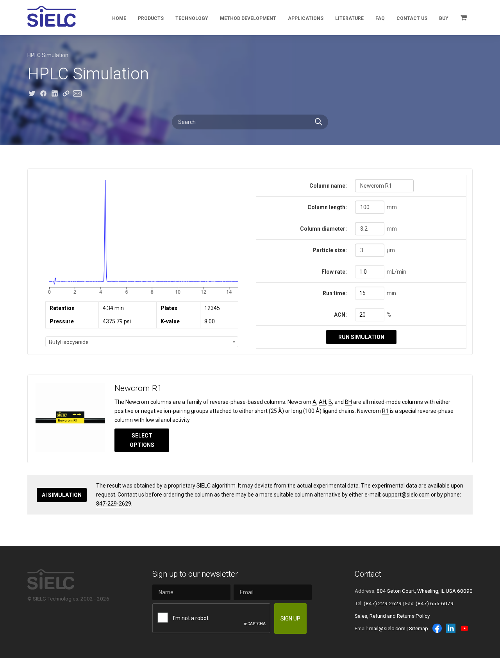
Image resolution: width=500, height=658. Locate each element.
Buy (443, 18)
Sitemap (418, 628)
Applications (305, 18)
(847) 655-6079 (435, 603)
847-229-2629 (113, 503)
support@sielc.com (406, 494)
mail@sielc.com (387, 628)
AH (322, 402)
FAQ (380, 18)
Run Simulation (361, 337)
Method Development (248, 18)
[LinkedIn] (450, 628)
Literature (349, 18)
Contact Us (411, 18)
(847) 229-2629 (383, 603)
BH (348, 402)
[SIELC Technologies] (51, 16)
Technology (191, 18)
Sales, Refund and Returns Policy (392, 616)
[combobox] (141, 341)
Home (119, 18)
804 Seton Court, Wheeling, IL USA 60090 (425, 591)
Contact (368, 574)
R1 (385, 411)
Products (151, 18)
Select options (142, 440)
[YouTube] (464, 628)
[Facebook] (437, 628)
